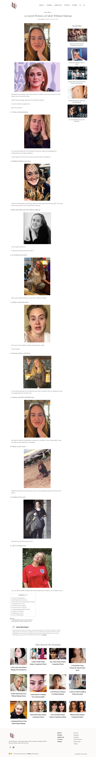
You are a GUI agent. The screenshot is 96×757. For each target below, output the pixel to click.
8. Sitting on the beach (17, 611)
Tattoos (66, 5)
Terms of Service (78, 739)
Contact (76, 743)
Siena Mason (41, 19)
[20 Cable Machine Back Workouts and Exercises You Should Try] (77, 73)
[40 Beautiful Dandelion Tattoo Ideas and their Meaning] (77, 92)
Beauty (41, 5)
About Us (76, 733)
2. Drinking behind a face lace (19, 600)
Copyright (76, 737)
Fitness (74, 5)
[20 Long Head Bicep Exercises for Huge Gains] (77, 111)
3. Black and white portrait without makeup (23, 601)
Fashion (49, 5)
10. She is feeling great (17, 615)
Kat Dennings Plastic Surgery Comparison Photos (22, 619)
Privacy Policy (77, 741)
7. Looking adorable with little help (20, 609)
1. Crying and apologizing (18, 598)
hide (26, 595)
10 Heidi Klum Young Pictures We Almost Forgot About (77, 668)
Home (45, 12)
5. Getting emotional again (18, 605)
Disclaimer (44, 634)
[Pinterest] (13, 747)
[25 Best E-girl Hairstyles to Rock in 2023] (77, 54)
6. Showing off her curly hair (19, 607)
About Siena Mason (22, 627)
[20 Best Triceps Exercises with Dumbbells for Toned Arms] (77, 35)
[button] (80, 5)
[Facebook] (10, 747)
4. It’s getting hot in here (18, 603)
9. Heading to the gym (17, 613)
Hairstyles (58, 5)
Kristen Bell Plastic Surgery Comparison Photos (22, 621)
